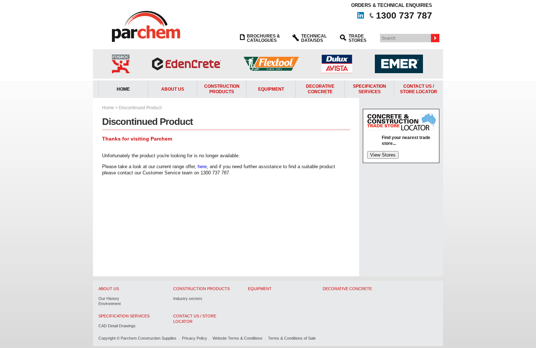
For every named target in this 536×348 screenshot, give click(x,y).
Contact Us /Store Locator (418, 89)
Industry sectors (187, 298)
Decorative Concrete (320, 89)
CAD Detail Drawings (117, 326)
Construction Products (222, 89)
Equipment (271, 89)
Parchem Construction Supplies (148, 338)
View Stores (383, 155)
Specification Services (369, 89)
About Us (172, 89)
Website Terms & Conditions (238, 338)
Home (123, 89)
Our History (108, 298)
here (202, 166)
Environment (109, 303)
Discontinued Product (140, 107)
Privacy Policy (194, 338)
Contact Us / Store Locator (194, 318)
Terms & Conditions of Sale (292, 338)
